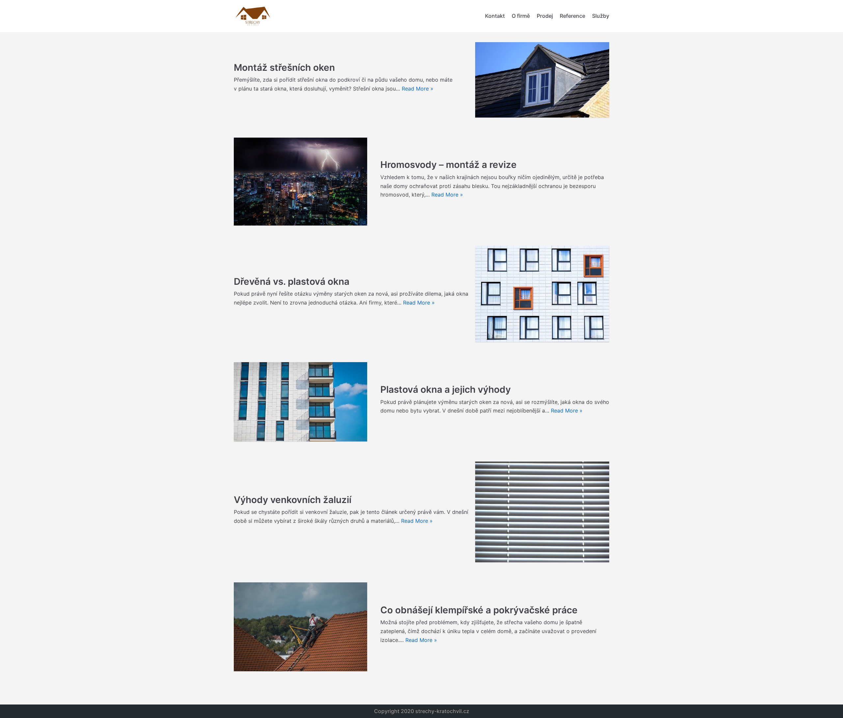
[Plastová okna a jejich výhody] (300, 401)
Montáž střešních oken (284, 67)
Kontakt (495, 16)
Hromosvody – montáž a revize (448, 164)
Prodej (545, 16)
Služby (600, 16)
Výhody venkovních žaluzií (292, 499)
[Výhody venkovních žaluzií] (542, 512)
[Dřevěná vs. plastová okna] (542, 294)
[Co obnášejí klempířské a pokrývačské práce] (300, 626)
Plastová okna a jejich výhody (445, 389)
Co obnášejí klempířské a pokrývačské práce (479, 610)
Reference (572, 16)
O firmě (521, 16)
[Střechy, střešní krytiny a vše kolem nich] (253, 16)
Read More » (417, 88)
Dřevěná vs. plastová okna (291, 281)
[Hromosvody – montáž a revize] (300, 182)
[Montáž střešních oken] (542, 79)
